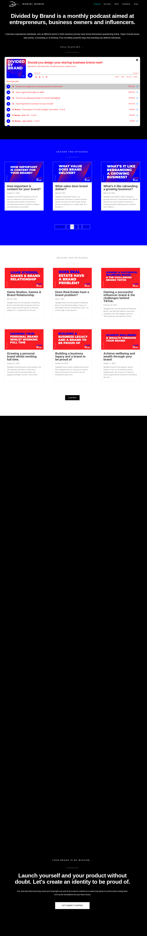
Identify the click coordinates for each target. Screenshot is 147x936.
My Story (107, 4)
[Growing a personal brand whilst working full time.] (24, 339)
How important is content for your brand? (24, 187)
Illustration (126, 4)
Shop (136, 4)
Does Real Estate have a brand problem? (72, 293)
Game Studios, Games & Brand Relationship (24, 293)
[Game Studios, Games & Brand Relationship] (24, 278)
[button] (72, 397)
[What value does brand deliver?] (72, 172)
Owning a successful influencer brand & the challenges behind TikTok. (119, 296)
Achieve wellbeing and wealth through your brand (119, 356)
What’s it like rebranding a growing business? (120, 187)
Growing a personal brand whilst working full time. (22, 356)
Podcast (97, 4)
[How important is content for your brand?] (24, 172)
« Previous (60, 227)
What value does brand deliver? (71, 187)
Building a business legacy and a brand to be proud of (70, 356)
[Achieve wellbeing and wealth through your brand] (120, 339)
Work (116, 4)
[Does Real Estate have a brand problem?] (72, 278)
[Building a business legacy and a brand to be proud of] (72, 339)
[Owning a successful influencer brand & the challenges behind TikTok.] (120, 278)
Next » (86, 227)
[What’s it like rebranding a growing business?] (120, 172)
